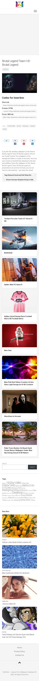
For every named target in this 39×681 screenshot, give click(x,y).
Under (8, 500)
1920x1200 (25, 483)
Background (9, 490)
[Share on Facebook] (15, 141)
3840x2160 (28, 485)
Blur (27, 490)
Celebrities (5, 601)
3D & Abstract (6, 570)
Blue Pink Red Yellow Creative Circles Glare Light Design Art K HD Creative (19, 383)
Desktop (25, 126)
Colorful (4, 493)
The (34, 498)
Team (5, 129)
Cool (8, 493)
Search (4, 463)
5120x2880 (6, 488)
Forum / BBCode (7, 114)
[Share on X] (6, 141)
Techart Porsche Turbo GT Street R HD (18, 220)
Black (18, 490)
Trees (4, 500)
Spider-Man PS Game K (13, 285)
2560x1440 (8, 485)
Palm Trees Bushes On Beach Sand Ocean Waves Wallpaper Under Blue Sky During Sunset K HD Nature (18, 450)
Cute (10, 493)
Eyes (33, 493)
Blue (23, 490)
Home (19, 648)
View (12, 500)
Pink (15, 498)
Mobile (29, 495)
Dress (25, 493)
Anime (23, 488)
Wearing (17, 500)
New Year (8, 350)
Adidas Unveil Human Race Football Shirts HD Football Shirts (18, 317)
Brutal (19, 126)
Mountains (5, 498)
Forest (9, 495)
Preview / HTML (7, 108)
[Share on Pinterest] (24, 141)
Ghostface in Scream (12, 416)
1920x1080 (11, 126)
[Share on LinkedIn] (32, 141)
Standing (29, 498)
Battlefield (8, 253)
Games (5, 69)
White (23, 500)
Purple (19, 498)
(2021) (4, 483)
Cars (34, 490)
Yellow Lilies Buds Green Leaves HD (16, 542)
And (19, 488)
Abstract (15, 488)
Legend (32, 126)
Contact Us (19, 655)
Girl (16, 495)
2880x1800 (18, 486)
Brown (30, 490)
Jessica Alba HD (8, 604)
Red (22, 498)
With (28, 500)
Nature (11, 497)
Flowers (4, 495)
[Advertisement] (19, 34)
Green (23, 495)
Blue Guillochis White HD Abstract (15, 573)
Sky (25, 498)
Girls (19, 495)
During (29, 493)
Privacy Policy (19, 651)
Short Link (5, 102)
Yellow (33, 500)
